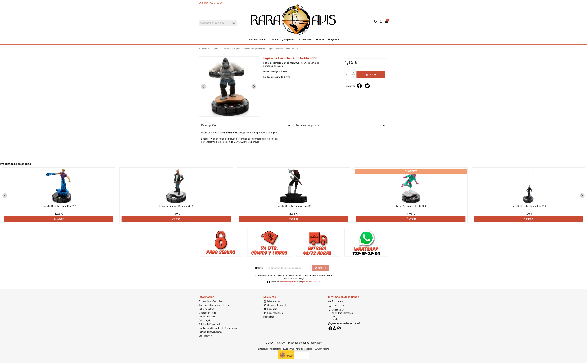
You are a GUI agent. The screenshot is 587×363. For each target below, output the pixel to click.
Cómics (274, 39)
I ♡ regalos (305, 39)
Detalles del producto (341, 125)
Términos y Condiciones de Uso (214, 305)
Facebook (330, 328)
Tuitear (367, 86)
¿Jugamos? (289, 39)
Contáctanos (205, 336)
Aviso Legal (204, 320)
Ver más (176, 218)
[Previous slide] (203, 86)
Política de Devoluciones (211, 332)
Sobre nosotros (206, 309)
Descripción (246, 125)
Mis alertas (268, 317)
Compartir (359, 86)
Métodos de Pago (207, 313)
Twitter (334, 328)
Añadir (370, 74)
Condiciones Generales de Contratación (218, 328)
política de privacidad (311, 282)
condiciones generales (289, 282)
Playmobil (333, 39)
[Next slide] (253, 86)
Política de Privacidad (209, 324)
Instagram (339, 328)
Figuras (320, 39)
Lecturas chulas (257, 39)
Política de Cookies (208, 316)
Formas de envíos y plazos (212, 301)
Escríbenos (335, 301)
